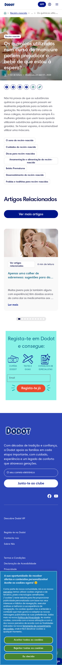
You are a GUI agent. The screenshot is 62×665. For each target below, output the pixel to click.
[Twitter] (13, 87)
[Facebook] (6, 87)
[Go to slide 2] (22, 319)
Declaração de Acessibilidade (20, 564)
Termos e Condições (14, 558)
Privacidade (10, 569)
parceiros (7, 592)
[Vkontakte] (19, 87)
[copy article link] (39, 87)
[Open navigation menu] (57, 4)
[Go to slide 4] (28, 319)
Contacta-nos (11, 538)
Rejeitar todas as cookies (28, 648)
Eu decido (28, 656)
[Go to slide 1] (19, 319)
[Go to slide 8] (38, 319)
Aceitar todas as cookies (28, 640)
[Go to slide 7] (36, 319)
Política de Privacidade (29, 618)
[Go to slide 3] (25, 319)
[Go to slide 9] (41, 319)
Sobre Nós (9, 544)
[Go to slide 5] (30, 319)
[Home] (9, 4)
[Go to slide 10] (43, 319)
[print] (33, 87)
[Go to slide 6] (33, 319)
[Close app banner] (57, 652)
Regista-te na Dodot (14, 533)
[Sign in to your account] (49, 4)
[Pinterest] (26, 87)
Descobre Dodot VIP (14, 519)
